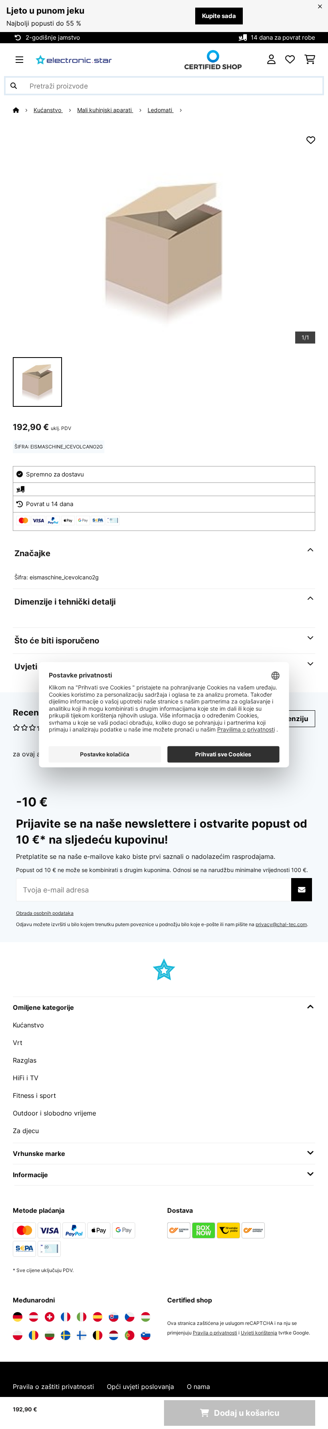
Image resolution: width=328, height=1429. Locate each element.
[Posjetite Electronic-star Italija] (81, 1317)
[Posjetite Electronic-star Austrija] (33, 1317)
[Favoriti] (290, 59)
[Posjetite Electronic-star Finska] (81, 1335)
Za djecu (26, 1131)
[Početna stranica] (23, 110)
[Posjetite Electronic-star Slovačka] (113, 1317)
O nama (198, 1387)
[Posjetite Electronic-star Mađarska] (145, 1317)
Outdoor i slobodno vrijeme (54, 1113)
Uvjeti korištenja (259, 1333)
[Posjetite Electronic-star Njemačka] (17, 1317)
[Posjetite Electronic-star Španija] (97, 1317)
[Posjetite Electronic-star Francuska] (65, 1317)
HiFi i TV (25, 1078)
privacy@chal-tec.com (281, 924)
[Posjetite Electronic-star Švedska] (65, 1335)
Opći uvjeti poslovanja (140, 1387)
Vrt (17, 1043)
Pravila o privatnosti (215, 1333)
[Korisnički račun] (271, 59)
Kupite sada (219, 16)
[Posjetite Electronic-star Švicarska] (49, 1317)
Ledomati (161, 110)
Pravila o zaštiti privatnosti (53, 1387)
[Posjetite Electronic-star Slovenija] (145, 1335)
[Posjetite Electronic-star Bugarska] (49, 1335)
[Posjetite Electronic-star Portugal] (129, 1335)
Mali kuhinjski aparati (105, 110)
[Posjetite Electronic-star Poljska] (17, 1335)
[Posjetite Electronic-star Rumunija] (33, 1335)
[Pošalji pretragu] (13, 85)
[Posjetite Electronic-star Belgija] (97, 1335)
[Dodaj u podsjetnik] (310, 140)
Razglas (24, 1060)
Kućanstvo (48, 110)
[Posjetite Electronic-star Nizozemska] (113, 1335)
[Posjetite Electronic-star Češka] (129, 1317)
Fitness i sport (34, 1095)
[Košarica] (309, 59)
